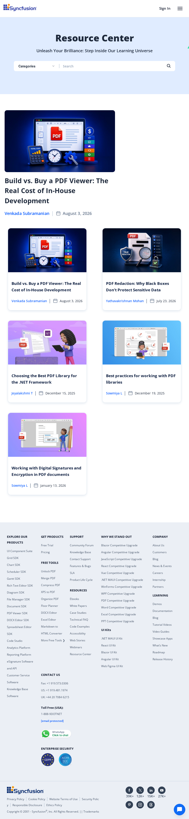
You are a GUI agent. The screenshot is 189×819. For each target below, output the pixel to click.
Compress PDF (50, 585)
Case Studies (78, 613)
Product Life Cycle (81, 580)
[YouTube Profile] (161, 790)
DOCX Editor (49, 613)
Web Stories (77, 640)
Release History (163, 659)
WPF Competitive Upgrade (118, 594)
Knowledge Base (80, 552)
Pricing (45, 552)
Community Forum (82, 545)
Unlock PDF (48, 571)
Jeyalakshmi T (22, 393)
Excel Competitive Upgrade (118, 614)
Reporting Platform (19, 655)
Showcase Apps (163, 638)
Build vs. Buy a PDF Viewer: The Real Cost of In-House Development (56, 190)
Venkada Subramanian (27, 213)
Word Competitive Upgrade (118, 607)
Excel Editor (48, 620)
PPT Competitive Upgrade (117, 621)
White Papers (78, 606)
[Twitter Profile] (140, 790)
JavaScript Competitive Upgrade (121, 559)
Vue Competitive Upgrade (117, 573)
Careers (158, 573)
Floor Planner (49, 606)
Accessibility (78, 633)
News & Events (162, 566)
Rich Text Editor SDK (20, 585)
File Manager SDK (18, 599)
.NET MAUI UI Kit (111, 638)
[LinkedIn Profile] (151, 790)
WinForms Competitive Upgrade (121, 587)
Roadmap (159, 652)
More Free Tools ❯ (53, 640)
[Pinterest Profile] (129, 804)
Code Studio (14, 641)
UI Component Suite (19, 551)
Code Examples (80, 626)
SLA (72, 573)
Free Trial (47, 545)
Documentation (162, 611)
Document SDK (16, 606)
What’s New (160, 645)
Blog (155, 559)
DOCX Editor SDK (18, 620)
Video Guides (161, 632)
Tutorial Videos (162, 625)
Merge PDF (48, 578)
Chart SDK (13, 565)
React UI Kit (108, 645)
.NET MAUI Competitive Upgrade (122, 580)
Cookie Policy (36, 799)
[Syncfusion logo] (20, 7)
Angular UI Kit (110, 659)
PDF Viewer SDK (17, 613)
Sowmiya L (114, 393)
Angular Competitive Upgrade (120, 552)
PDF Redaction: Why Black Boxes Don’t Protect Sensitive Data (137, 286)
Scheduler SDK (16, 572)
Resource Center (80, 654)
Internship (159, 580)
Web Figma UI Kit (112, 666)
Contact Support (80, 559)
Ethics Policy (54, 805)
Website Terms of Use (63, 799)
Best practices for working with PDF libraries (141, 379)
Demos (157, 604)
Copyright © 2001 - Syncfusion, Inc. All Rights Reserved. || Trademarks (53, 811)
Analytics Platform (18, 648)
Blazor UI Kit (109, 652)
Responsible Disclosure (27, 805)
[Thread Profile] (151, 804)
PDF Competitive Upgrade (117, 600)
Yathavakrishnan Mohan (125, 301)
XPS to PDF (48, 592)
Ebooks (74, 599)
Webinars (76, 647)
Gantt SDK (13, 579)
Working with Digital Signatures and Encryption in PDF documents (46, 471)
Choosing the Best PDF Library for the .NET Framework (44, 379)
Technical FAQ (79, 620)
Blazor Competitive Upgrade (119, 545)
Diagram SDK (15, 592)
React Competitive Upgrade (118, 566)
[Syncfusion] (25, 790)
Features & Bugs (80, 566)
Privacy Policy (15, 799)
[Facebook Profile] (129, 790)
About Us (158, 545)
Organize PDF (50, 599)
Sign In (165, 8)
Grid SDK (12, 558)
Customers (160, 552)
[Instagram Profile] (140, 804)
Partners (158, 587)
